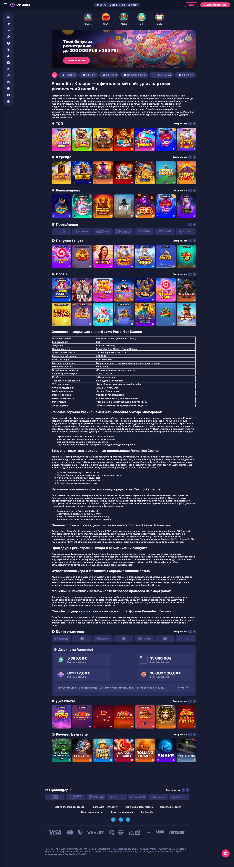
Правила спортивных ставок (68, 806)
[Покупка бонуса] (8, 62)
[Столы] (8, 88)
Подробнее (74, 60)
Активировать (183, 687)
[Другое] (8, 95)
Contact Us (147, 812)
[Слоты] (8, 23)
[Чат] (226, 853)
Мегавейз (111, 75)
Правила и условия (170, 806)
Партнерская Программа (139, 806)
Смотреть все (180, 123)
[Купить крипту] (8, 43)
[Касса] (8, 17)
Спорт (134, 5)
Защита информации (122, 812)
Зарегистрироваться (215, 5)
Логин (191, 5)
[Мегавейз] (8, 69)
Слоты (103, 5)
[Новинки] (8, 56)
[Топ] (8, 49)
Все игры (91, 75)
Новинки (71, 75)
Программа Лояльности (105, 806)
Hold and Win (164, 75)
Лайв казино (118, 5)
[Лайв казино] (8, 30)
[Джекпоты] (8, 82)
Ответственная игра (92, 812)
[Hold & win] (8, 75)
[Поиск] (55, 75)
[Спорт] (8, 36)
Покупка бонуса (137, 75)
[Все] (8, 101)
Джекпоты (188, 75)
